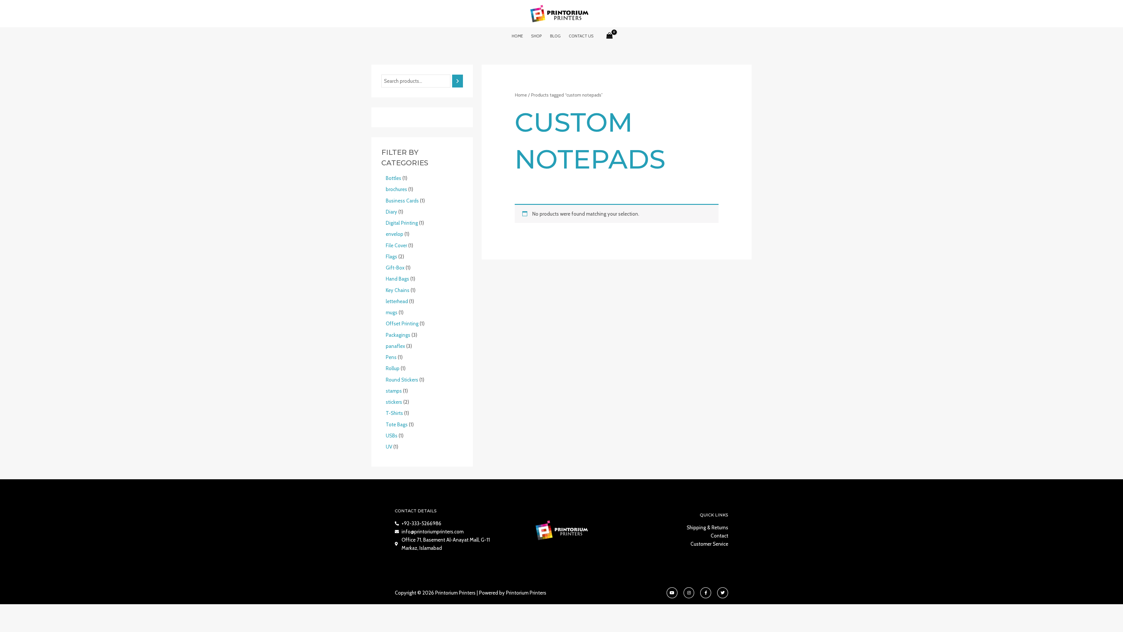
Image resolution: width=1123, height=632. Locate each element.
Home (517, 36)
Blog (555, 36)
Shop (536, 36)
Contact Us (581, 36)
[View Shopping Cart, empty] (609, 36)
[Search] (457, 81)
